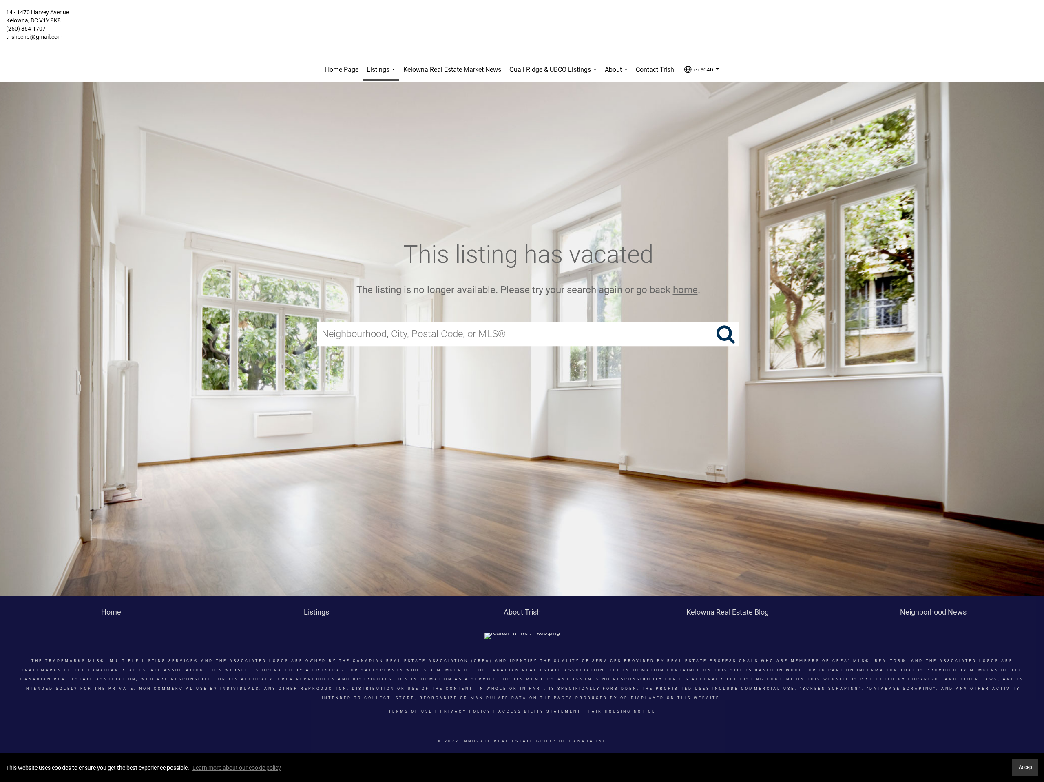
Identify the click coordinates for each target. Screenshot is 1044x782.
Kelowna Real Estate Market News (452, 69)
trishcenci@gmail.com (34, 36)
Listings (382, 73)
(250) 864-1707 (26, 28)
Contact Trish (655, 69)
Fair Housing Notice (622, 711)
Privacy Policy (465, 711)
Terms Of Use (411, 711)
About (618, 74)
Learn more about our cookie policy (236, 767)
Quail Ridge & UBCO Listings (554, 74)
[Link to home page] (522, 18)
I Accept (1025, 767)
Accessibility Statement (539, 711)
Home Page (341, 69)
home (685, 289)
